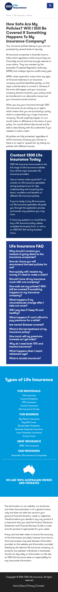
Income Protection (29, 398)
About (23, 585)
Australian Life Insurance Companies (29, 455)
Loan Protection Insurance (29, 432)
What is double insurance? (25, 358)
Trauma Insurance (29, 405)
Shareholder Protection (29, 425)
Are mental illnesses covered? (26, 324)
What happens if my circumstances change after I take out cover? (26, 302)
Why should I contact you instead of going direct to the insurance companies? (26, 254)
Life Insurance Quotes (29, 409)
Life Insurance (29, 395)
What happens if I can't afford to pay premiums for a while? (28, 319)
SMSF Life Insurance (29, 445)
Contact (40, 585)
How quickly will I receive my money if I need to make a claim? (28, 273)
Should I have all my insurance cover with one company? (27, 280)
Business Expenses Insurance (29, 429)
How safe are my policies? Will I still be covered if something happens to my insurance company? (27, 291)
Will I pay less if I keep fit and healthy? (26, 311)
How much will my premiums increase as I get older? (26, 338)
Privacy (31, 585)
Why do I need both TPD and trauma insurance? (26, 345)
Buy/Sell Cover (29, 422)
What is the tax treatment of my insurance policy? (28, 330)
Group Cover (29, 436)
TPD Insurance (29, 402)
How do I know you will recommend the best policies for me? (28, 264)
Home (16, 585)
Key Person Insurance (29, 418)
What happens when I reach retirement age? (25, 352)
